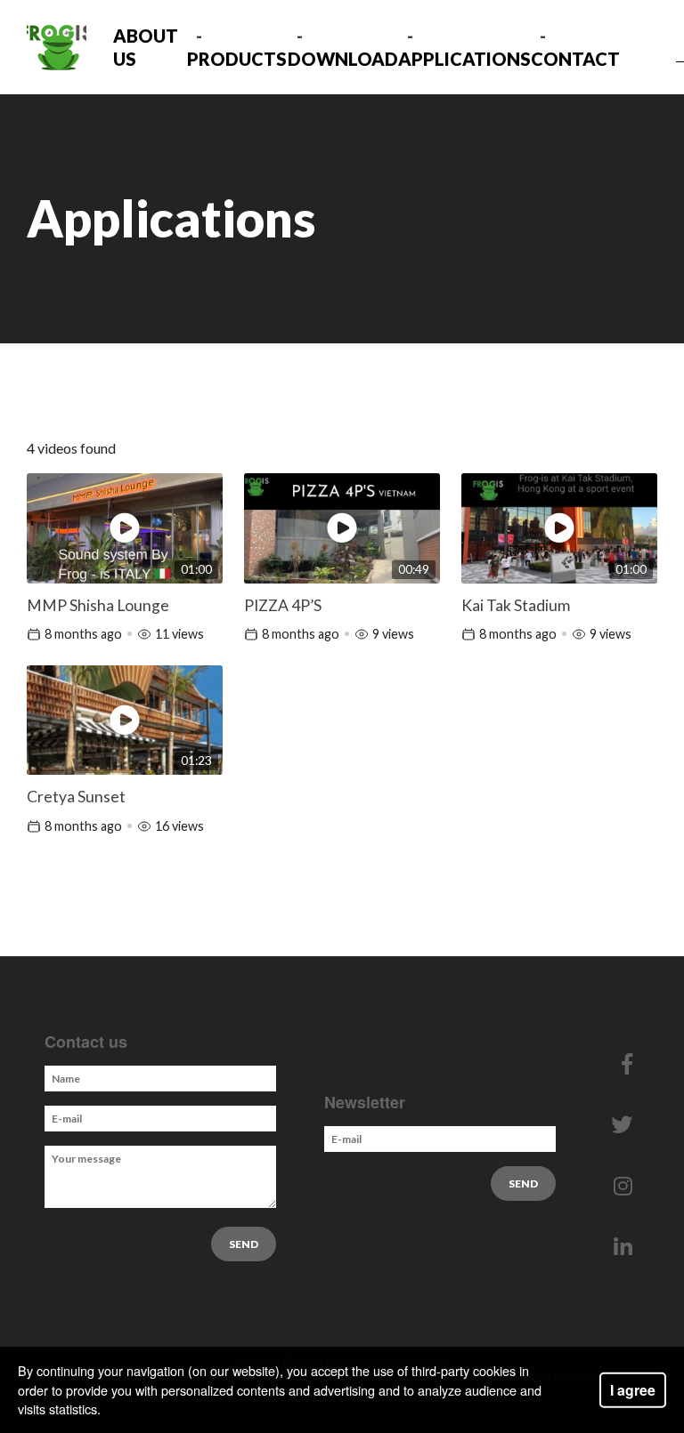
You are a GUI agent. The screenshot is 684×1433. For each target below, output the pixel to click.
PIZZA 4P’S (283, 605)
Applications (464, 58)
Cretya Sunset (76, 796)
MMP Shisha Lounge (98, 605)
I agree (633, 1389)
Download (343, 58)
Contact (575, 58)
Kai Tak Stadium (515, 605)
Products (237, 58)
